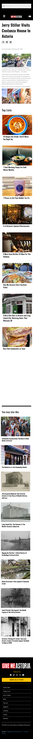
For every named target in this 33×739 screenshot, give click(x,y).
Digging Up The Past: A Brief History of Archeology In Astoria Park (14, 554)
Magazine (5, 707)
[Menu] (4, 16)
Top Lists (5, 703)
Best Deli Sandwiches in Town (14, 348)
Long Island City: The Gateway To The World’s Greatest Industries (13, 525)
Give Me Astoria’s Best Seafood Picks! (14, 286)
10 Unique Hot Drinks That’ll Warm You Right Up (16, 138)
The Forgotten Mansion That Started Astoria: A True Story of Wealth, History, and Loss (14, 496)
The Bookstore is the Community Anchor (14, 467)
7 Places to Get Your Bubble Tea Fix (16, 198)
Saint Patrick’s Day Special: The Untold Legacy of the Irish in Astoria (14, 611)
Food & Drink (6, 687)
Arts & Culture (7, 695)
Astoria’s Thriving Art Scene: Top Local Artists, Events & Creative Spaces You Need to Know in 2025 (15, 641)
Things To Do (6, 691)
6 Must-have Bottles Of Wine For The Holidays (17, 255)
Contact (5, 714)
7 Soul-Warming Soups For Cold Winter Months (14, 168)
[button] (11, 675)
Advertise (5, 718)
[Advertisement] (16, 381)
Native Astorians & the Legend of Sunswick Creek (15, 582)
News (4, 699)
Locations (5, 710)
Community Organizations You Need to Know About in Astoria (15, 440)
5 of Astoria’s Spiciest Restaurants (16, 226)
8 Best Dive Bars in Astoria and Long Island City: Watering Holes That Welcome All (17, 318)
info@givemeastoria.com (14, 731)
